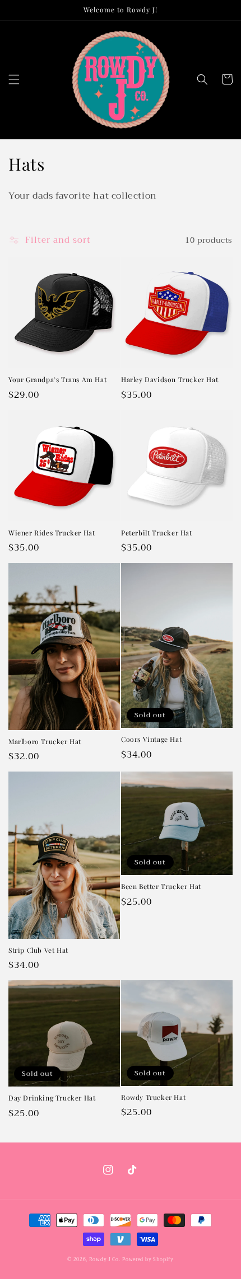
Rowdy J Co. (105, 1259)
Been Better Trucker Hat (161, 886)
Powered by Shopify (148, 1259)
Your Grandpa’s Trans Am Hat (57, 379)
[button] (14, 79)
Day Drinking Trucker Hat (51, 1098)
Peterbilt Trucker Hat (156, 533)
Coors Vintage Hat (151, 739)
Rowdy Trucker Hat (153, 1097)
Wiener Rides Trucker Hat (51, 533)
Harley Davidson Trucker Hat (169, 379)
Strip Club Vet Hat (38, 950)
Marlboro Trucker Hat (44, 741)
